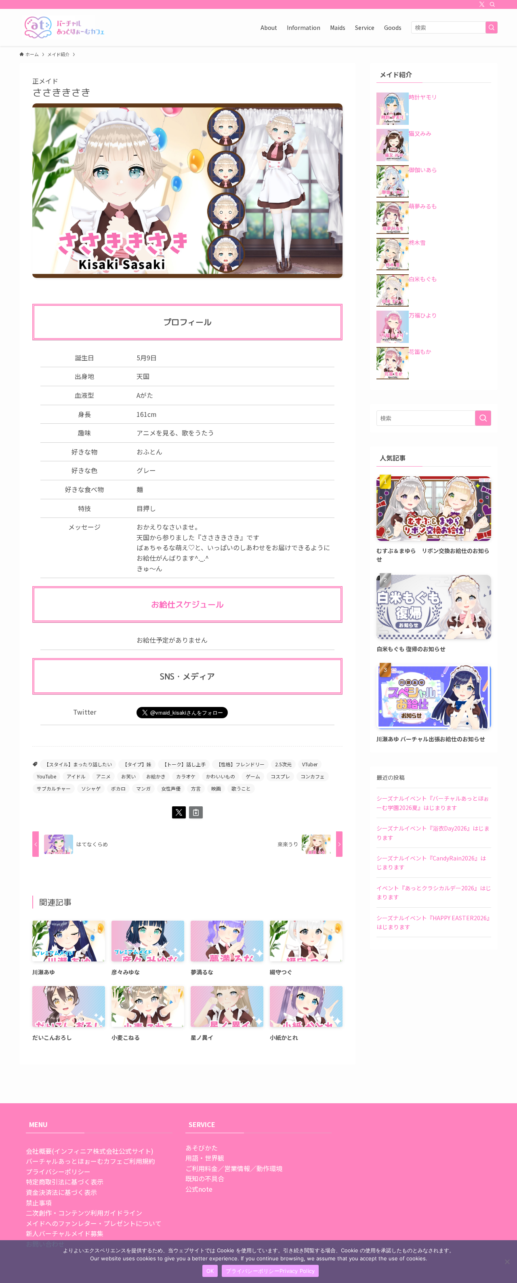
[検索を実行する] (491, 27)
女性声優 (171, 788)
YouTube (46, 776)
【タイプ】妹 (136, 764)
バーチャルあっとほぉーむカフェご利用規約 (90, 1161)
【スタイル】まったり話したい (78, 764)
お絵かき (156, 776)
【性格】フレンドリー (240, 764)
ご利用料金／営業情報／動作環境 (233, 1168)
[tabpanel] (187, 190)
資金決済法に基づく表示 (61, 1192)
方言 (196, 788)
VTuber (309, 764)
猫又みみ (420, 133)
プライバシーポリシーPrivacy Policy (270, 1271)
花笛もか (420, 351)
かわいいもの (220, 776)
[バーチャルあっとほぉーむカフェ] (64, 27)
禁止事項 (39, 1202)
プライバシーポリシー (58, 1171)
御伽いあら (423, 170)
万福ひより (423, 315)
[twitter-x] (482, 4)
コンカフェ (313, 776)
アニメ (103, 776)
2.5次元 (283, 764)
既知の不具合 (204, 1178)
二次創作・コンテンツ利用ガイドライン (84, 1213)
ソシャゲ (91, 788)
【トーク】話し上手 (184, 764)
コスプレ (280, 776)
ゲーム (253, 776)
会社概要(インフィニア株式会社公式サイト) (89, 1151)
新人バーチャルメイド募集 (64, 1233)
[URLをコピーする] (196, 812)
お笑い (128, 776)
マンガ (143, 788)
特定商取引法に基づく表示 (64, 1181)
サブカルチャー (54, 788)
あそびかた (201, 1148)
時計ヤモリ (423, 97)
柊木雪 (417, 242)
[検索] (492, 4)
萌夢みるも (423, 206)
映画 (216, 788)
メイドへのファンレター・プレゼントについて (94, 1223)
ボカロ (118, 788)
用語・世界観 (204, 1158)
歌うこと (241, 788)
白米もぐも (423, 279)
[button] (179, 812)
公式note (198, 1189)
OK (210, 1271)
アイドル (76, 776)
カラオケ (185, 776)
